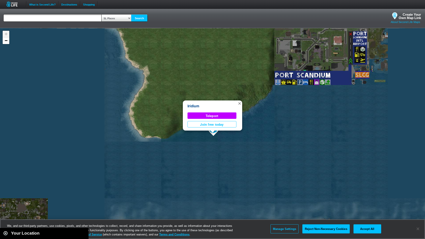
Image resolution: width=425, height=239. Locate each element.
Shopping (89, 4)
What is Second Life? (42, 4)
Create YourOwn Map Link (410, 16)
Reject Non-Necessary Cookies (326, 228)
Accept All (367, 228)
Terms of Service (90, 234)
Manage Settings (284, 228)
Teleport (212, 116)
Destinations (69, 4)
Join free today (212, 124)
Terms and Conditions (174, 234)
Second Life (14, 4)
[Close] (418, 229)
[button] (239, 103)
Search (139, 18)
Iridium (193, 105)
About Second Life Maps (405, 22)
